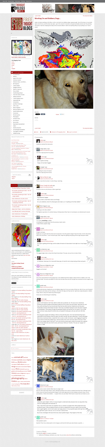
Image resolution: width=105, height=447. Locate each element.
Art (56, 132)
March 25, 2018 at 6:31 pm (46, 168)
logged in (45, 433)
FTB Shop (23, 1)
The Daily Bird (24, 384)
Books (20, 362)
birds (13, 362)
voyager (13, 68)
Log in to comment (73, 132)
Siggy (22, 164)
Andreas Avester (17, 80)
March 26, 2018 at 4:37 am (46, 230)
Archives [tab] (29, 185)
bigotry (29, 360)
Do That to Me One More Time (19, 145)
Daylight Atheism (17, 87)
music (19, 375)
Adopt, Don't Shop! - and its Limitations (21, 209)
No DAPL (23, 375)
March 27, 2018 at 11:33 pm (46, 418)
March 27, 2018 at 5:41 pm (47, 399)
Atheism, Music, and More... (19, 82)
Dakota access (26, 364)
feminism (13, 369)
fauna (29, 366)
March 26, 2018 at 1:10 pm (46, 267)
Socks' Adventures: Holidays (18, 216)
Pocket (57, 114)
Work (64, 132)
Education (18, 366)
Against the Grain (17, 78)
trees (13, 385)
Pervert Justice (16, 115)
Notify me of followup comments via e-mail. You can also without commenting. (60, 435)
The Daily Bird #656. (87, 15)
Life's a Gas (15, 105)
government (24, 371)
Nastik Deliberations (18, 111)
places (26, 378)
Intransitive (16, 102)
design (14, 366)
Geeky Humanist (17, 96)
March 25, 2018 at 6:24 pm (47, 158)
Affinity (14, 76)
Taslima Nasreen (17, 127)
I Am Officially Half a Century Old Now (21, 211)
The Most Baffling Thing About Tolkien (20, 148)
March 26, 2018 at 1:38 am (46, 218)
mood (15, 375)
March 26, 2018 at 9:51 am (47, 259)
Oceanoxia (15, 113)
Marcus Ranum (44, 177)
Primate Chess (16, 118)
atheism (25, 360)
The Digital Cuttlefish (18, 131)
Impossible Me (16, 100)
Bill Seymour (16, 83)
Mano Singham (16, 107)
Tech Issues (17, 1)
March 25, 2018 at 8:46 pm (47, 195)
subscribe (68, 435)
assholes (19, 360)
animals (17, 357)
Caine (13, 62)
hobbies (18, 373)
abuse (13, 357)
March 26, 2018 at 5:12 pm (47, 300)
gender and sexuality (17, 371)
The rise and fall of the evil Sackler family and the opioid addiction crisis (21, 152)
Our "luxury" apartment (17, 163)
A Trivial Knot (16, 74)
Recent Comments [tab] (22, 185)
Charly (13, 63)
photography (18, 378)
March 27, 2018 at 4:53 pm (46, 386)
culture (22, 364)
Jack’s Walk (37, 15)
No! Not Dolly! (15, 142)
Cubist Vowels (16, 85)
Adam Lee (23, 168)
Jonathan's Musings (17, 104)
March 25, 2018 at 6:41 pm (46, 178)
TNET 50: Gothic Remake (22, 300)
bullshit (24, 362)
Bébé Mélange (22, 146)
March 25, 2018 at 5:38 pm (46, 142)
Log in (13, 178)
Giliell (13, 65)
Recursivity (15, 122)
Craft (18, 364)
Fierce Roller (16, 91)
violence (15, 385)
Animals (53, 132)
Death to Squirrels (17, 89)
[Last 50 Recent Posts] (15, 140)
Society (13, 384)
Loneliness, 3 (15, 155)
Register (14, 176)
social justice (27, 381)
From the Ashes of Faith (18, 94)
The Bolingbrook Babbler (19, 129)
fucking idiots (22, 369)
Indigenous (23, 373)
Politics (14, 381)
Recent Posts (29, 1)
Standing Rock (17, 384)
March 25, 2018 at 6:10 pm (46, 150)
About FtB (5, 1)
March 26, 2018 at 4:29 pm (46, 287)
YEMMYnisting (16, 133)
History (14, 373)
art (22, 357)
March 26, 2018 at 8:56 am (47, 241)
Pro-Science (16, 120)
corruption (14, 364)
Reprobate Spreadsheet (18, 124)
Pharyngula (16, 116)
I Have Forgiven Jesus (18, 98)
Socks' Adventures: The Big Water (20, 214)
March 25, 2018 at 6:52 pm (46, 187)
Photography (60, 132)
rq (12, 67)
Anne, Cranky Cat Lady (46, 185)
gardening (27, 369)
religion (18, 381)
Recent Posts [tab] (14, 185)
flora (17, 369)
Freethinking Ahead (17, 93)
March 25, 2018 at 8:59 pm (46, 207)
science (22, 381)
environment (24, 366)
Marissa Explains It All (18, 109)
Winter (19, 385)
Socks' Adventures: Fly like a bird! (20, 198)
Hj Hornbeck (26, 156)
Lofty (41, 140)
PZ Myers (21, 143)
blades (16, 362)
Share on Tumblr (43, 114)
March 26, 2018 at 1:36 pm (46, 275)
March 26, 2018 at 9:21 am (46, 251)
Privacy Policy (11, 1)
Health (29, 371)
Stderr (14, 126)
